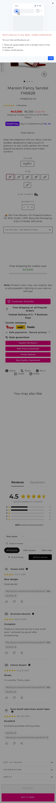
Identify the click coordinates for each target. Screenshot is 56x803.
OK (51, 58)
